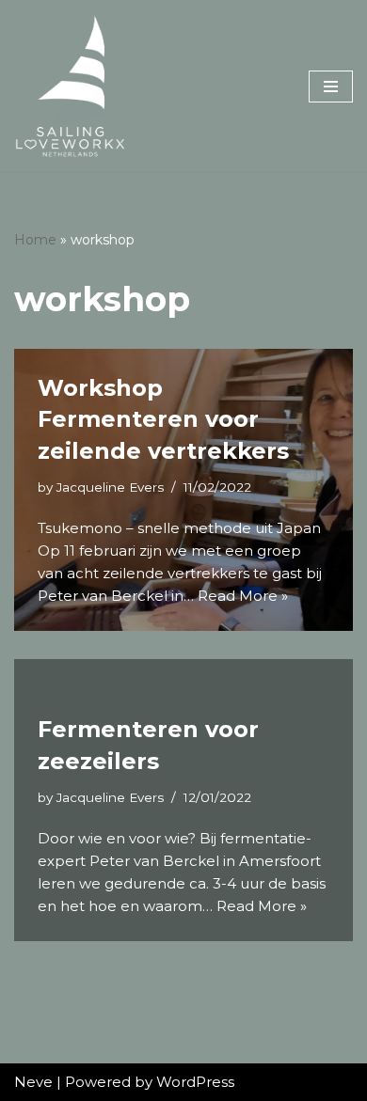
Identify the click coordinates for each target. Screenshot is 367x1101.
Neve (33, 1082)
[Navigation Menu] (331, 86)
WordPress (195, 1082)
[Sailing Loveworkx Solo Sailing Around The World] (70, 86)
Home (35, 239)
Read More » (243, 596)
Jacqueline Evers (110, 487)
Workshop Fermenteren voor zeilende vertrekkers (163, 419)
